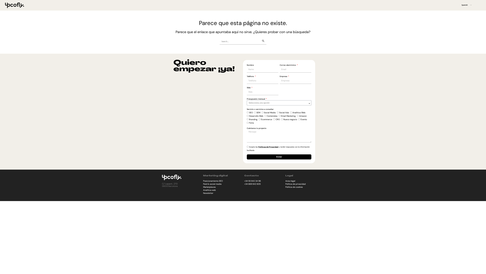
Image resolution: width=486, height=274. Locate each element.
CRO (278, 119)
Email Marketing (288, 116)
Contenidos (272, 116)
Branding (253, 119)
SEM (258, 112)
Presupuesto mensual (256, 99)
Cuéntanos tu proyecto (256, 128)
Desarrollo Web (256, 116)
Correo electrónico (288, 65)
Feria (251, 123)
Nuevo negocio (290, 119)
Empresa (284, 76)
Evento (304, 119)
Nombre (250, 65)
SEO (251, 112)
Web (249, 88)
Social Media (270, 112)
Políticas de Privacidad (268, 147)
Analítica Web (298, 112)
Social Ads (284, 112)
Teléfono (251, 76)
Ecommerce (266, 119)
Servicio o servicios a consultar (260, 109)
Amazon (303, 116)
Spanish (465, 5)
